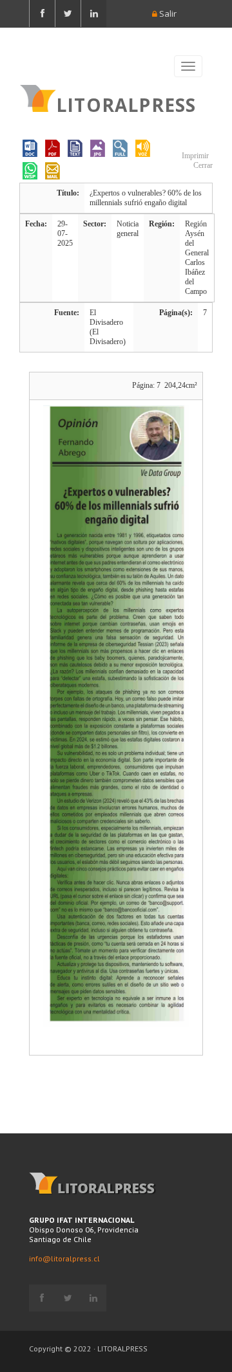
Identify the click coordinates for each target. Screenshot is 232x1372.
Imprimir (194, 155)
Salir (167, 13)
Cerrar (202, 165)
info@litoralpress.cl (64, 1258)
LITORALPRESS (126, 103)
